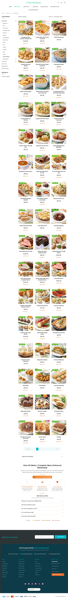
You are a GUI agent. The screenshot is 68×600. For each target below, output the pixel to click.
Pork (4, 44)
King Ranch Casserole (59, 332)
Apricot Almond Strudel (26, 225)
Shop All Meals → (58, 574)
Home (10, 6)
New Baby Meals (22, 570)
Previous (28, 449)
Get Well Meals (21, 568)
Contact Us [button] (54, 559)
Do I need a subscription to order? (29, 508)
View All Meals (6, 56)
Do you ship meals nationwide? (28, 516)
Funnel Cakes (42, 437)
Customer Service (33, 9)
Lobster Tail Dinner (59, 305)
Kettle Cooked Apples (25, 91)
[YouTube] (25, 584)
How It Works (37, 563)
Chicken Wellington (59, 359)
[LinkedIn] (42, 584)
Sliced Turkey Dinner (42, 305)
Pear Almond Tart (42, 225)
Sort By (51, 16)
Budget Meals (44, 6)
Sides (4, 51)
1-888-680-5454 (55, 561)
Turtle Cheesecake (59, 37)
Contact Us (37, 574)
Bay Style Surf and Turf (42, 145)
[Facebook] (29, 584)
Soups (4, 54)
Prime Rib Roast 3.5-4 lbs (25, 251)
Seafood (4, 49)
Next (57, 449)
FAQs (36, 561)
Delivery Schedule (55, 571)
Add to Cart (25, 32)
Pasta (4, 42)
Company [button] (37, 559)
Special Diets (5, 59)
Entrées (4, 35)
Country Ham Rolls (59, 385)
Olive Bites (25, 385)
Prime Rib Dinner (58, 278)
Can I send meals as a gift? (27, 512)
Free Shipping (6, 37)
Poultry (4, 47)
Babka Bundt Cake (26, 411)
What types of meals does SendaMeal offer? (31, 501)
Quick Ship (35, 6)
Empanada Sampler (42, 359)
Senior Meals (21, 572)
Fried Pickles (42, 385)
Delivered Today (54, 6)
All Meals (4, 561)
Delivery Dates (38, 565)
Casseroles (5, 28)
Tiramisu (59, 437)
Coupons (36, 572)
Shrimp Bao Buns (58, 411)
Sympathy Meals (22, 561)
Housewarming (21, 565)
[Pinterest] (35, 584)
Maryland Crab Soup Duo (25, 171)
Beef (4, 25)
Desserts (5, 32)
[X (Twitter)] (39, 584)
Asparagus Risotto (59, 64)
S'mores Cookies (42, 411)
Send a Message (55, 566)
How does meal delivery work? (28, 504)
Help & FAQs (54, 568)
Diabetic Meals (21, 574)
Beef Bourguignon (59, 225)
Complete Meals (6, 30)
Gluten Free (21, 576)
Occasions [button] (21, 559)
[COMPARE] (30, 25)
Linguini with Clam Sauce (42, 118)
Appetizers (5, 23)
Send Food (17, 6)
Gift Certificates (38, 570)
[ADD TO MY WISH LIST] (30, 27)
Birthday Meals (21, 563)
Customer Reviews (38, 568)
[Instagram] (32, 584)
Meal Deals (5, 40)
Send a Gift (26, 6)
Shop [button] (3, 559)
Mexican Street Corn (59, 198)
